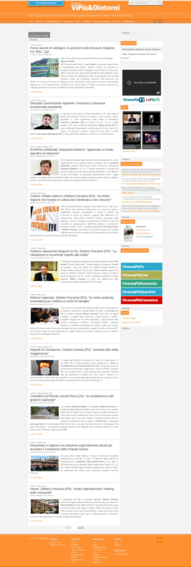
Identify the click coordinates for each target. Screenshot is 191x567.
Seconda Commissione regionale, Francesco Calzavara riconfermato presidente (67, 105)
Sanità (39, 45)
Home (31, 16)
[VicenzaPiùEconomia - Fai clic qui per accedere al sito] (141, 283)
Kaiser (150, 197)
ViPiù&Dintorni (43, 538)
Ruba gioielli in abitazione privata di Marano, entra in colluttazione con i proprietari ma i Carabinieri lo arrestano (141, 49)
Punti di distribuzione (143, 233)
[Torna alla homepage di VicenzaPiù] (95, 7)
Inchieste (106, 16)
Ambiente (87, 21)
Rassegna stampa (93, 16)
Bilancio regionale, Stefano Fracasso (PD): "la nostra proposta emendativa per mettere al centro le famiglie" (72, 299)
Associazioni (68, 21)
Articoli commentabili (145, 237)
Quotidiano (39, 16)
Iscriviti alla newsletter (121, 554)
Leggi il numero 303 (142, 230)
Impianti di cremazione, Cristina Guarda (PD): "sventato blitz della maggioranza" (74, 351)
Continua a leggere (36, 92)
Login (132, 2)
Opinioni (81, 16)
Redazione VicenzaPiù (131, 322)
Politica (39, 21)
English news (128, 21)
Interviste (117, 21)
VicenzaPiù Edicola (46, 3)
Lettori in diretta (52, 16)
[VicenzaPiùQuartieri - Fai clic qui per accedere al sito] (141, 292)
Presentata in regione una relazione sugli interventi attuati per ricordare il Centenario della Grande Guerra (71, 447)
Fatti (31, 21)
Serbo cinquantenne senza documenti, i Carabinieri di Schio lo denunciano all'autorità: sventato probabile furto (139, 54)
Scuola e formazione (102, 21)
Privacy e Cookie (129, 318)
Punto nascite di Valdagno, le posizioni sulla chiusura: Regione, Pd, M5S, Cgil (72, 49)
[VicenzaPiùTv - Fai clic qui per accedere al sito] (141, 267)
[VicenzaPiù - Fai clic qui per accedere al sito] (141, 258)
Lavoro (78, 21)
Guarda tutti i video (128, 151)
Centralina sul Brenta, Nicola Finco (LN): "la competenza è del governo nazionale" (72, 397)
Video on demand (119, 16)
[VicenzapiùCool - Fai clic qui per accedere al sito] (141, 275)
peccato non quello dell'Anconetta (137, 202)
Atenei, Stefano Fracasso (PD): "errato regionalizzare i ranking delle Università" (72, 490)
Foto (129, 16)
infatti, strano (128, 193)
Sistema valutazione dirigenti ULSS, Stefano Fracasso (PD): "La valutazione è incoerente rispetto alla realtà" (73, 253)
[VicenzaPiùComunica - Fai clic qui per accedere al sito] (141, 300)
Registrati (117, 545)
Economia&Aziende (52, 21)
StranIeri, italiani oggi (68, 16)
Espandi (126, 58)
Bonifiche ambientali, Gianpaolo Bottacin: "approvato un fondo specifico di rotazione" (72, 151)
